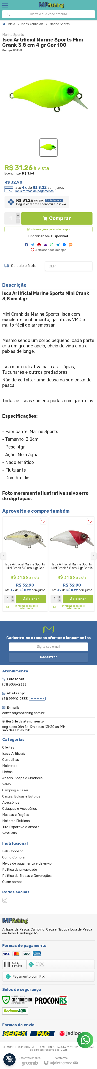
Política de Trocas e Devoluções (27, 876)
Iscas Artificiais (32, 24)
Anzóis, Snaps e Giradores (22, 778)
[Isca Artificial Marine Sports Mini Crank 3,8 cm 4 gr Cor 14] (72, 564)
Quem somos (12, 882)
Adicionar (31, 599)
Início (11, 24)
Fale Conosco (12, 851)
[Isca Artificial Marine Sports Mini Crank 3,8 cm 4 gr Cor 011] (25, 564)
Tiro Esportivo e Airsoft (20, 827)
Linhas (7, 772)
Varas (6, 784)
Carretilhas (10, 760)
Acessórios (10, 802)
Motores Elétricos (16, 821)
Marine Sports (60, 24)
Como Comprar (14, 857)
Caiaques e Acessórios (19, 809)
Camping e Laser (15, 790)
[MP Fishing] (52, 5)
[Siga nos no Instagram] (4, 900)
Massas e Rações (15, 815)
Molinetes (9, 766)
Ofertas (8, 747)
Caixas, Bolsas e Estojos (21, 796)
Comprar (60, 218)
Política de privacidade (19, 870)
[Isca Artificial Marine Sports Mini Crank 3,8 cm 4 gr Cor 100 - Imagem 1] (48, 147)
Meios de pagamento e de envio (27, 863)
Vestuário (9, 833)
